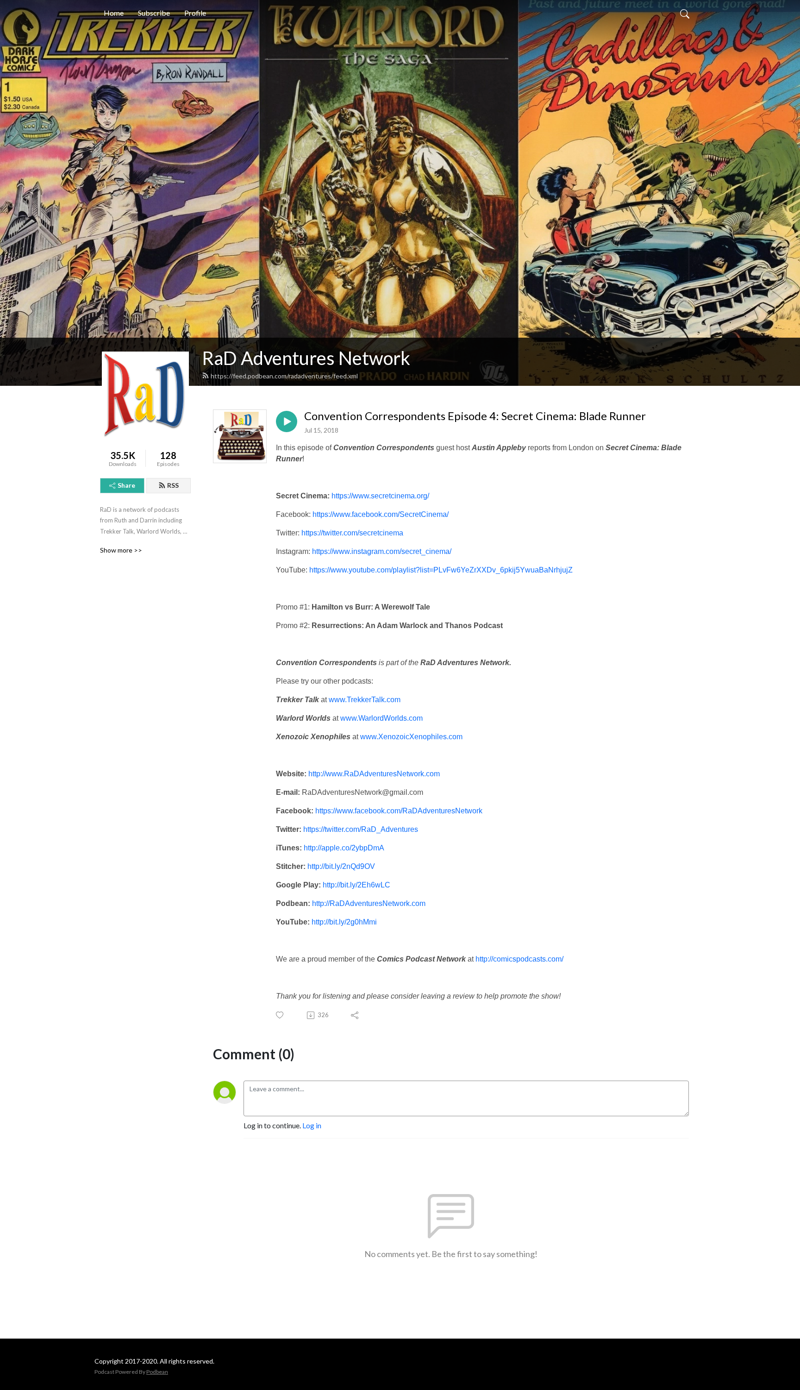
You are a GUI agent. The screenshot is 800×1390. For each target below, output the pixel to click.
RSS (173, 485)
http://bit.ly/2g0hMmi (344, 922)
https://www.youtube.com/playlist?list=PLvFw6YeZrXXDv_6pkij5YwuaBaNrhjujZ (441, 570)
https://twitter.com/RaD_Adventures (360, 829)
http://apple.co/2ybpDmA (344, 848)
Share (126, 485)
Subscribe (154, 12)
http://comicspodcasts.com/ (519, 959)
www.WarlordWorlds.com (381, 718)
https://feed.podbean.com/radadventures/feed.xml (284, 376)
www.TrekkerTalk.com (364, 700)
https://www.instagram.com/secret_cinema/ (381, 551)
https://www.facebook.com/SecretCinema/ (380, 514)
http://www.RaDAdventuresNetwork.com (374, 774)
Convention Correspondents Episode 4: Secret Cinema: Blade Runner (475, 415)
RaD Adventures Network (306, 358)
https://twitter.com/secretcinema (352, 533)
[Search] (684, 13)
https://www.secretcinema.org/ (380, 496)
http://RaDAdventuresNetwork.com (368, 903)
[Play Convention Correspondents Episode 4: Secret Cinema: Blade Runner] (286, 421)
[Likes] (280, 1015)
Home (114, 12)
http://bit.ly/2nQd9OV (341, 866)
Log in (311, 1125)
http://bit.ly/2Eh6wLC (356, 885)
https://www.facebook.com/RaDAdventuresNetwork (398, 811)
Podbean (157, 1371)
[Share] (355, 1015)
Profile (195, 12)
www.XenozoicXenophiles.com (411, 737)
